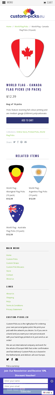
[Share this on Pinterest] (21, 142)
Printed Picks (33, 132)
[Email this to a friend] (25, 142)
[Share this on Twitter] (14, 142)
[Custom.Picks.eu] (27, 13)
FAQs (8, 301)
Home (8, 255)
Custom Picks (12, 259)
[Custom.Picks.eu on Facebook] (12, 359)
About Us (10, 293)
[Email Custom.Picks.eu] (16, 359)
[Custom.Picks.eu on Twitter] (7, 359)
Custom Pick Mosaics (15, 267)
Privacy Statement (14, 309)
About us (10, 279)
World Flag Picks (21, 26)
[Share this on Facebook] (17, 142)
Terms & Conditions (14, 305)
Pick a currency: (13, 366)
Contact (9, 275)
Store (8, 271)
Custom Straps (12, 263)
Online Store (21, 132)
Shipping (10, 297)
